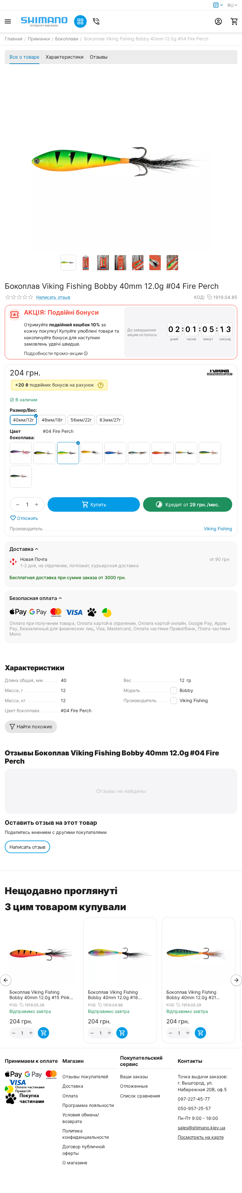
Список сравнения (140, 1095)
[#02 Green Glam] (44, 453)
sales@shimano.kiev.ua (201, 1127)
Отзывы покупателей (85, 1076)
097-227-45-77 (194, 1099)
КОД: (199, 297)
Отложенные (134, 1086)
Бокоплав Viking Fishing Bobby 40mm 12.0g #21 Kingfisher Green (114, 994)
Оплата (70, 1095)
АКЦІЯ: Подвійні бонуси (61, 312)
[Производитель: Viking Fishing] (219, 372)
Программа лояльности (88, 1105)
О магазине (74, 1162)
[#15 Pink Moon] (163, 453)
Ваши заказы (134, 1076)
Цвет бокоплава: (22, 434)
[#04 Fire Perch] (68, 453)
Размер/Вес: (23, 410)
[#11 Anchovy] (139, 453)
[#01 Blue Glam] (21, 453)
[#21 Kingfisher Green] (210, 453)
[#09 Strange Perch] (115, 453)
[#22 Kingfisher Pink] (21, 477)
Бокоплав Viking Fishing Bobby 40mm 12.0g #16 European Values (35, 994)
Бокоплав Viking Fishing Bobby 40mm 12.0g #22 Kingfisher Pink (192, 994)
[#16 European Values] (186, 453)
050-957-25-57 (194, 1108)
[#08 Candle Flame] (92, 453)
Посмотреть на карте (201, 1137)
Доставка (72, 1086)
